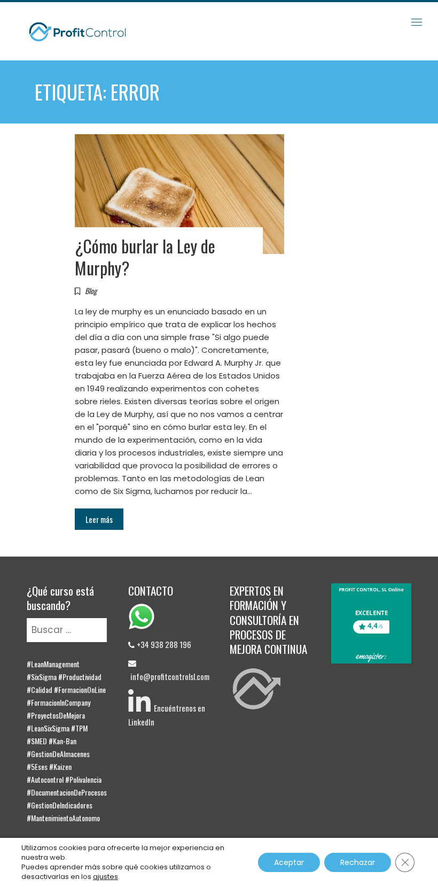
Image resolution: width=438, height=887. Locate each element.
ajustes (105, 877)
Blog (91, 290)
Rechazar (357, 862)
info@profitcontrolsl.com (169, 676)
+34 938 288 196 (164, 644)
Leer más (99, 519)
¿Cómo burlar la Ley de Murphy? (145, 256)
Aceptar (289, 862)
